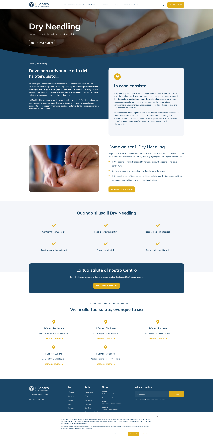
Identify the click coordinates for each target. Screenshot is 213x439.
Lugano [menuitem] (70, 404)
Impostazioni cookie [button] (121, 434)
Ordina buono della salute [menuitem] (110, 393)
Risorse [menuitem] (105, 387)
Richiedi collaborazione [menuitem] (110, 408)
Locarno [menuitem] (70, 400)
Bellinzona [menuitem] (71, 392)
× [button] (157, 416)
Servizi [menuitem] (87, 387)
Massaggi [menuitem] (88, 404)
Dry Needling (42, 64)
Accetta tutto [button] (133, 434)
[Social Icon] (30, 400)
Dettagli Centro (104, 338)
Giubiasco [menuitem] (71, 396)
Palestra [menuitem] (87, 396)
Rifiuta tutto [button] (146, 434)
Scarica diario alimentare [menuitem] (110, 398)
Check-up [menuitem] (88, 408)
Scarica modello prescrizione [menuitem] (112, 403)
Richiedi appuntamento (42, 43)
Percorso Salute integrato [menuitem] (93, 412)
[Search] (163, 4)
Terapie (31, 64)
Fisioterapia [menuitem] (89, 392)
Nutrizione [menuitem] (88, 400)
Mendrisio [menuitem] (71, 408)
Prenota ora (176, 5)
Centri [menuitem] (70, 387)
